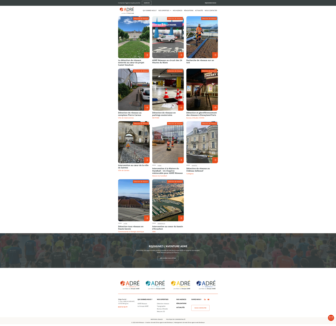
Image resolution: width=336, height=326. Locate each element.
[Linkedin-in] (205, 299)
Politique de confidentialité (175, 319)
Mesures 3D (161, 311)
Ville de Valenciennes (126, 118)
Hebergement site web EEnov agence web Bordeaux (189, 322)
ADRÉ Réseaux (142, 304)
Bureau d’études (162, 309)
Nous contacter (211, 10)
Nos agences (177, 10)
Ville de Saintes (123, 170)
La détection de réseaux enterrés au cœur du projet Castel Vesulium (131, 62)
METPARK (155, 118)
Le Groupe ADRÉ (143, 306)
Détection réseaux (163, 304)
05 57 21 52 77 (122, 307)
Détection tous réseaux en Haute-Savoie (130, 227)
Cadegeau (190, 173)
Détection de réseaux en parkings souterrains (164, 113)
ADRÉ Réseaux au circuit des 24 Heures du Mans (167, 61)
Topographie (161, 306)
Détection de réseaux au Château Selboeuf (198, 169)
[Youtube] (208, 299)
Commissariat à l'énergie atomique (131, 232)
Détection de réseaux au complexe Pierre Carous (129, 113)
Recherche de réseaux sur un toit (200, 61)
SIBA (154, 232)
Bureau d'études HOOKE (195, 118)
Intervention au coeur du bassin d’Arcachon (167, 227)
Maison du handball (159, 176)
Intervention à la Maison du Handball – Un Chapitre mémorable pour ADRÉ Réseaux (167, 170)
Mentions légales (157, 319)
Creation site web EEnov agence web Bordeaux (159, 322)
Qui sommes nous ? (150, 10)
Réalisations (188, 10)
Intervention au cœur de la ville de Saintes (133, 166)
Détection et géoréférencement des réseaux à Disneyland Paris (201, 113)
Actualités (199, 10)
